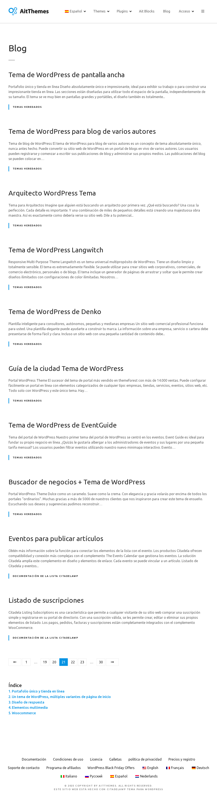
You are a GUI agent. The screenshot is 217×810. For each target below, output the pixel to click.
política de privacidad (145, 759)
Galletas (115, 759)
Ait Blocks (146, 11)
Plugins (122, 11)
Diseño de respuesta (28, 702)
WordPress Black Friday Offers (111, 768)
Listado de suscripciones (46, 600)
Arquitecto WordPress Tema (52, 193)
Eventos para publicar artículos (55, 538)
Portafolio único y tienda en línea (38, 691)
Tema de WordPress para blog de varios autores (82, 131)
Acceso (184, 11)
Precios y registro (181, 759)
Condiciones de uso (68, 759)
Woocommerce (24, 713)
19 (45, 662)
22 (73, 662)
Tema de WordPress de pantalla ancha (66, 74)
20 (54, 662)
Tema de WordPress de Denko (54, 311)
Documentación (34, 759)
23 (82, 662)
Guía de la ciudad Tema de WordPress (65, 368)
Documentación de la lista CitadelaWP (45, 576)
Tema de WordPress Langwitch (55, 250)
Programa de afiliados (63, 768)
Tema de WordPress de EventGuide (62, 425)
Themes (99, 11)
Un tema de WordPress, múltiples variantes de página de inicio (61, 697)
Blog (166, 11)
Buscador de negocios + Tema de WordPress (76, 482)
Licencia (96, 759)
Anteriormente (14, 662)
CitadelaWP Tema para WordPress (135, 789)
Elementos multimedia (30, 707)
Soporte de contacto (24, 768)
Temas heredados (27, 107)
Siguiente (112, 662)
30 (101, 662)
